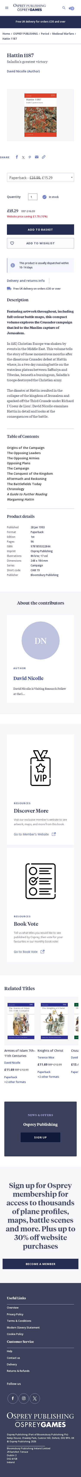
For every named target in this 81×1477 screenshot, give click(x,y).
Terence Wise (46, 1057)
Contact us (13, 1358)
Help (9, 1351)
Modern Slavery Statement (23, 1327)
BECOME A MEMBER (41, 1264)
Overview (13, 1307)
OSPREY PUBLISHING (25, 34)
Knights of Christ (50, 1050)
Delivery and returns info (26, 281)
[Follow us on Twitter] (35, 1398)
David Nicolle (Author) (23, 71)
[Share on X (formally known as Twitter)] (23, 157)
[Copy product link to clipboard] (44, 157)
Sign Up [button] (40, 1137)
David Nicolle (28, 678)
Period (45, 34)
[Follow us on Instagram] (24, 1398)
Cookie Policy (15, 1334)
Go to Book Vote (26, 952)
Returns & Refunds (18, 1371)
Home (6, 34)
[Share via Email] (37, 157)
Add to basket (40, 229)
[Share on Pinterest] (30, 157)
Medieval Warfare (63, 34)
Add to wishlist (40, 243)
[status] (32, 197)
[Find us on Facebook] (13, 1398)
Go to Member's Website (31, 834)
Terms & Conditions (19, 1321)
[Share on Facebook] (17, 157)
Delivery (12, 1364)
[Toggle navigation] (6, 8)
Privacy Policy (15, 1314)
